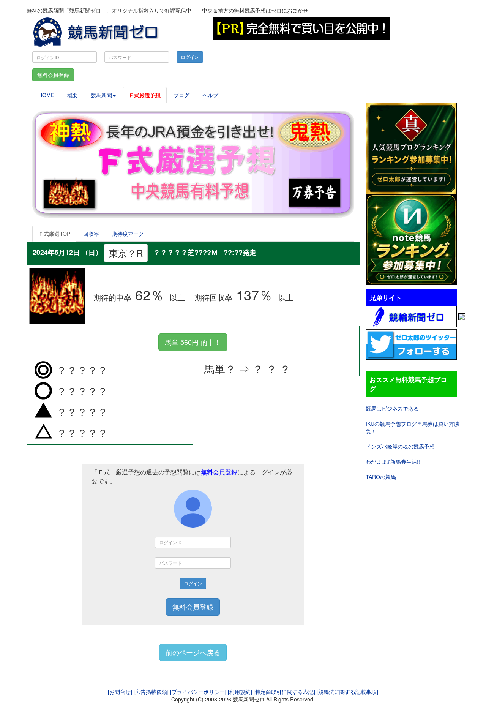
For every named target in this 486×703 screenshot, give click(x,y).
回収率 (91, 233)
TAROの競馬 (381, 476)
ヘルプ (210, 95)
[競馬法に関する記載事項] (347, 691)
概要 (72, 95)
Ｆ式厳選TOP (54, 233)
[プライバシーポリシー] (198, 691)
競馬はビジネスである (392, 408)
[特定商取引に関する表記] (284, 691)
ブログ (181, 95)
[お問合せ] (120, 691)
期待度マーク (128, 233)
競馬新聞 (101, 95)
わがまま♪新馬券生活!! (393, 461)
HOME (46, 95)
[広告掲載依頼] (151, 691)
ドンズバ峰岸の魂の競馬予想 (400, 446)
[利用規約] (240, 691)
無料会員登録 (53, 75)
